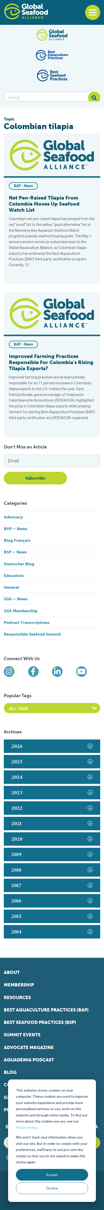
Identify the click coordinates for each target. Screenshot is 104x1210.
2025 (16, 761)
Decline (52, 1188)
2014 (16, 931)
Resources (17, 997)
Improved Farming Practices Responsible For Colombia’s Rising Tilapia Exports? (51, 362)
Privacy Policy (26, 1127)
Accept (52, 1174)
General (11, 587)
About (12, 972)
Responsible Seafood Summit (32, 634)
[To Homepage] (26, 11)
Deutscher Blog (19, 564)
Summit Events (22, 1035)
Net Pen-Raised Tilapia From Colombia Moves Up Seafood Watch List (44, 204)
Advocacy (13, 517)
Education (14, 575)
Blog (10, 1072)
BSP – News (15, 552)
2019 (16, 854)
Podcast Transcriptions (27, 622)
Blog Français (17, 540)
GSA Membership (20, 610)
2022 (16, 807)
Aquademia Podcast (29, 1060)
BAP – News (16, 528)
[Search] (94, 98)
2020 (16, 838)
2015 (16, 916)
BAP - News (23, 186)
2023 (16, 792)
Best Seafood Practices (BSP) (40, 1022)
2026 (16, 746)
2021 (16, 823)
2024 (17, 777)
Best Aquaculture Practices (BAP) (46, 1010)
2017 (16, 885)
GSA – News (16, 599)
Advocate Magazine (29, 1047)
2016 (16, 900)
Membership (19, 985)
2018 (16, 869)
